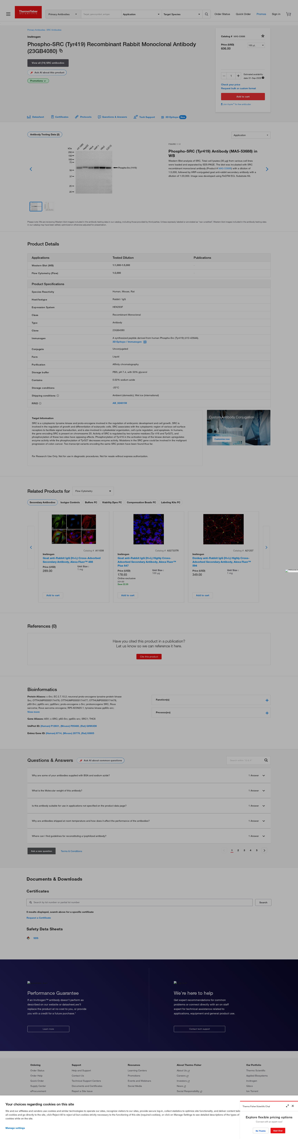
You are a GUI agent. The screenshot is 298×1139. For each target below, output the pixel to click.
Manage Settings (15, 1128)
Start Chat (277, 1130)
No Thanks (261, 1131)
